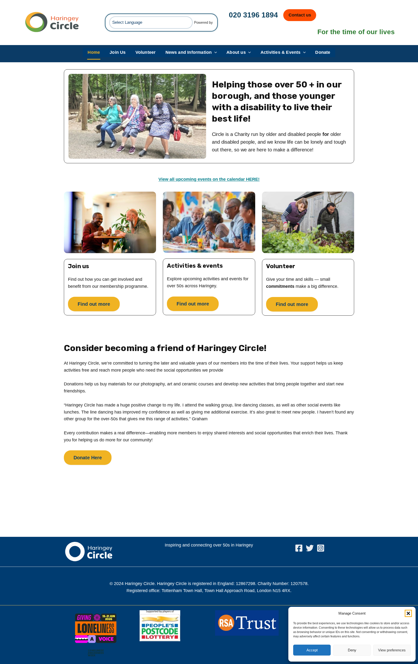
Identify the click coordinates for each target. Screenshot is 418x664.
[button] (408, 613)
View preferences (392, 650)
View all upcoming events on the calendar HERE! (209, 179)
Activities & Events (281, 52)
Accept (312, 650)
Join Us (118, 52)
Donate (322, 52)
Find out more (94, 304)
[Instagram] (321, 548)
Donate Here (88, 457)
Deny (352, 650)
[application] (214, 52)
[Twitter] (310, 548)
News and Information (188, 52)
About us (236, 52)
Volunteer (145, 52)
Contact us (300, 15)
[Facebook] (299, 548)
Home (94, 52)
